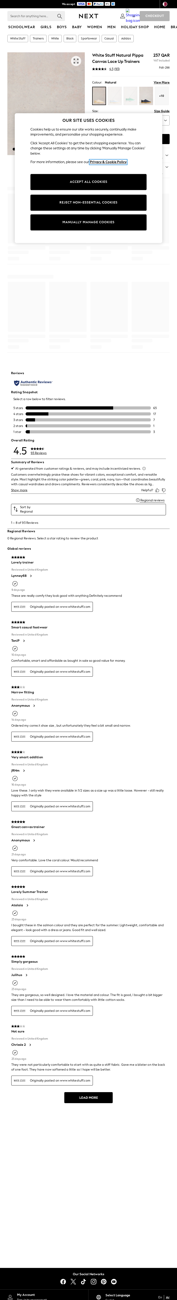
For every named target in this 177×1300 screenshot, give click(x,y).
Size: (95, 111)
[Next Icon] (88, 16)
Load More (88, 1098)
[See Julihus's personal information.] (26, 975)
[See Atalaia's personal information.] (27, 905)
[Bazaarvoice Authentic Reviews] (33, 383)
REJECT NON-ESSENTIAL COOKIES (88, 202)
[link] (123, 16)
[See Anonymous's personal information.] (34, 706)
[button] (14, 149)
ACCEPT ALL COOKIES (88, 182)
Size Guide (162, 111)
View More (162, 82)
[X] (73, 1282)
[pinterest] (104, 1282)
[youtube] (114, 1282)
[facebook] (63, 1282)
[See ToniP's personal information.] (24, 641)
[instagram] (93, 1282)
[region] (88, 178)
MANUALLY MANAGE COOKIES (88, 222)
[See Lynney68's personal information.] (30, 576)
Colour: (97, 82)
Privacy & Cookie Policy (108, 162)
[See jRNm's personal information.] (24, 771)
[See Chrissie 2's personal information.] (30, 1045)
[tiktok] (83, 1282)
